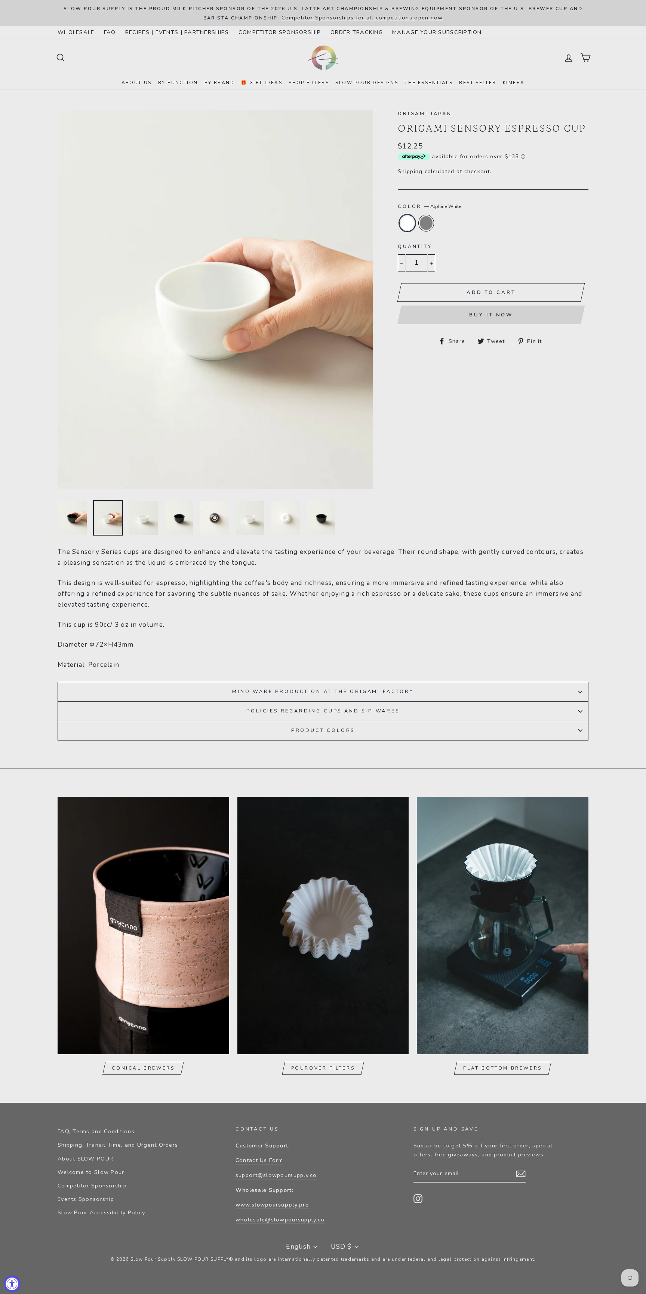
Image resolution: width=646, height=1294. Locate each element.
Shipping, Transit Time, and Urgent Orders (118, 1145)
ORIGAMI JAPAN (425, 113)
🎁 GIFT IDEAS (261, 83)
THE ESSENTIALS (428, 83)
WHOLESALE (76, 32)
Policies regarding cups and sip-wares (323, 711)
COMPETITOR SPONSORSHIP (280, 32)
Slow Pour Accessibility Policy (101, 1212)
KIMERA (514, 83)
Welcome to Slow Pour (91, 1172)
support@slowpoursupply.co (276, 1175)
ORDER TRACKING (356, 32)
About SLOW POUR (85, 1158)
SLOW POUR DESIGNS (366, 83)
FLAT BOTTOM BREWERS (502, 1068)
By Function (178, 83)
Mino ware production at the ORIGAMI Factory (322, 691)
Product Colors (323, 730)
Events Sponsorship (86, 1199)
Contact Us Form (259, 1160)
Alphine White (407, 223)
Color (429, 206)
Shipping (410, 171)
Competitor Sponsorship (92, 1185)
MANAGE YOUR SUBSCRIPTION (437, 32)
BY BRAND (219, 83)
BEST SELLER (477, 83)
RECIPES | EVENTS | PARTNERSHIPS (177, 32)
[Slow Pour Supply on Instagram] (417, 1198)
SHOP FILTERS (309, 83)
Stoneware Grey (426, 223)
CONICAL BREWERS (143, 1068)
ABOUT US (136, 83)
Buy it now (491, 315)
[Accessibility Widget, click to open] (12, 1283)
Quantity (415, 246)
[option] (323, 13)
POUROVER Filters (323, 1068)
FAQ (110, 32)
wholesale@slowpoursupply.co (280, 1219)
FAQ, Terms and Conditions (96, 1131)
